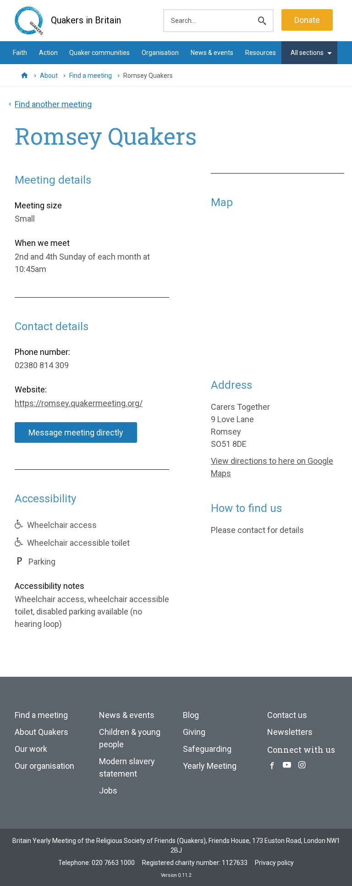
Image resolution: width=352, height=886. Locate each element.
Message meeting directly (75, 432)
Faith (20, 52)
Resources (260, 52)
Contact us (287, 715)
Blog (191, 715)
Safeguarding (207, 749)
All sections (307, 52)
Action (48, 52)
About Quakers (41, 732)
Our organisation (44, 766)
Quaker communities (99, 52)
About (49, 75)
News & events (212, 52)
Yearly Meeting (209, 766)
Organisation (160, 52)
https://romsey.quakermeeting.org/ (79, 403)
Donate (307, 20)
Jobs (108, 790)
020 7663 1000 (113, 862)
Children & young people (129, 738)
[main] (176, 372)
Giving (194, 732)
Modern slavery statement (127, 767)
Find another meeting (53, 104)
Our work (31, 749)
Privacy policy (274, 862)
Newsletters (290, 732)
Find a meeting (90, 75)
